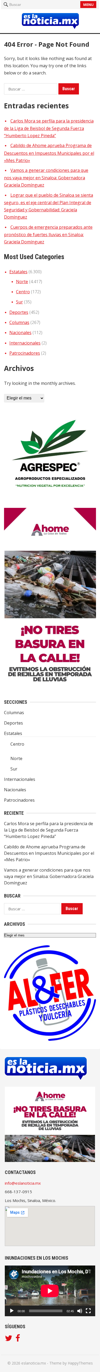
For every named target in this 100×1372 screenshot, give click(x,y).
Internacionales (25, 343)
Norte (22, 281)
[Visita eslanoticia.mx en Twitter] (8, 1339)
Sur (19, 302)
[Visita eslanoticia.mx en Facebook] (17, 1339)
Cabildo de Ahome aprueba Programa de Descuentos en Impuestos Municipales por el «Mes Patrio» (49, 153)
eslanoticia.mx (33, 1363)
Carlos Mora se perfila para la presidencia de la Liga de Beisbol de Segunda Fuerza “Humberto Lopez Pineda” (49, 128)
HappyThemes (80, 1363)
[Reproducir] (11, 1311)
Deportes (18, 312)
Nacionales (20, 332)
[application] (50, 1291)
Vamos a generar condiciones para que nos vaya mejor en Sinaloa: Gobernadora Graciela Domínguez (46, 177)
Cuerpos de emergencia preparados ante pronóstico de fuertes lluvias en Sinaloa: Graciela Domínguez (48, 234)
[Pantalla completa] (88, 1311)
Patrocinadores (24, 353)
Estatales (18, 272)
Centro (23, 292)
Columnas (19, 322)
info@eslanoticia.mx (23, 1183)
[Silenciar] (79, 1311)
